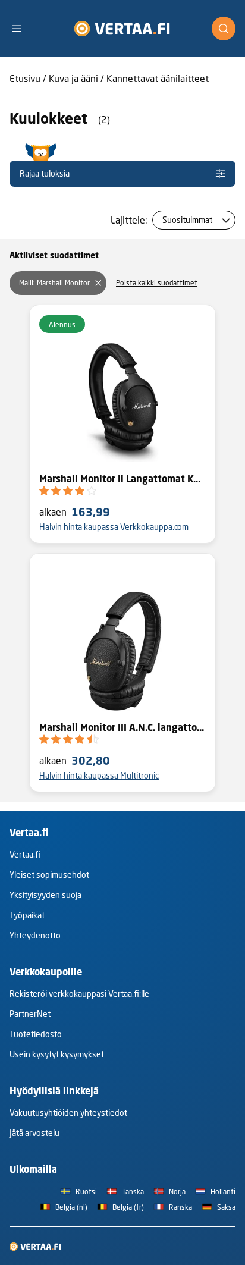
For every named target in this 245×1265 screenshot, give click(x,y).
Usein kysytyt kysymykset (57, 1054)
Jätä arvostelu (34, 1133)
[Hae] (223, 28)
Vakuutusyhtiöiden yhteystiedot (68, 1112)
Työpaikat (27, 915)
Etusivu (25, 78)
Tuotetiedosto (36, 1034)
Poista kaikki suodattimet (156, 282)
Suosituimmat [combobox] (187, 220)
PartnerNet (30, 1014)
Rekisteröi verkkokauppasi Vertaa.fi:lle (79, 993)
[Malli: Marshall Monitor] (98, 283)
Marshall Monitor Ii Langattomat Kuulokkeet (122, 479)
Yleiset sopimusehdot (49, 875)
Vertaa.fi (25, 854)
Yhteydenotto (35, 935)
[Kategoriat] (21, 28)
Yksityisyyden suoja (45, 895)
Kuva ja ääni (73, 78)
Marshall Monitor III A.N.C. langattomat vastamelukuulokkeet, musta (122, 727)
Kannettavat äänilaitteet (157, 78)
